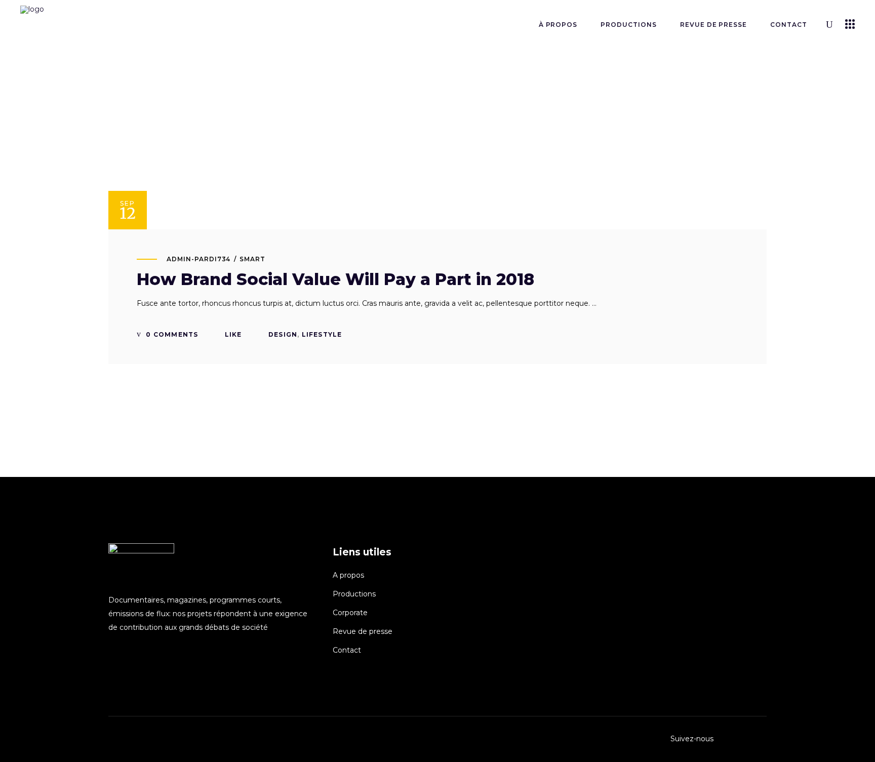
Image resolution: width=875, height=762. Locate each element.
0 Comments (171, 334)
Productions (354, 593)
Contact (347, 650)
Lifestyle (322, 334)
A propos (348, 575)
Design (282, 334)
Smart (252, 259)
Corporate (350, 612)
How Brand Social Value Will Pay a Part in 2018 (335, 279)
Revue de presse (362, 631)
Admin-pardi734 (198, 259)
